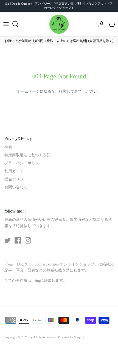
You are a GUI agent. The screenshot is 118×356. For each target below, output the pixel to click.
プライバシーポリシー (23, 163)
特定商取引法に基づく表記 (27, 155)
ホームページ (28, 91)
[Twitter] (7, 240)
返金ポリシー (15, 179)
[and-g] (59, 24)
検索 (63, 91)
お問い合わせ (15, 187)
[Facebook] (18, 240)
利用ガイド (14, 171)
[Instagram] (28, 240)
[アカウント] (100, 24)
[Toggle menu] (6, 24)
